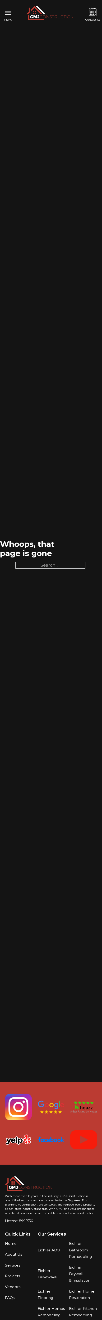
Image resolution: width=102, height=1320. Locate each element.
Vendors (12, 1287)
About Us (13, 1254)
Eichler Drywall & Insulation (79, 1274)
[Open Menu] (8, 13)
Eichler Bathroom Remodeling (80, 1250)
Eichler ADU (49, 1250)
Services (12, 1265)
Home (11, 1243)
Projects (12, 1276)
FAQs (9, 1297)
